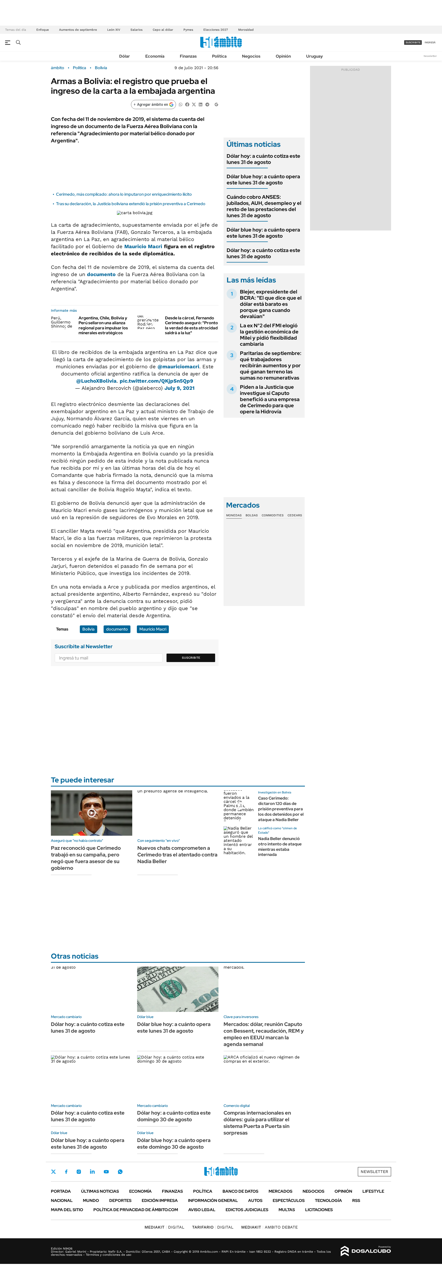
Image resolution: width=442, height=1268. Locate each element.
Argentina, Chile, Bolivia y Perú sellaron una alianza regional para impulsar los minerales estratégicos (103, 325)
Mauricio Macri (143, 246)
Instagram (78, 1171)
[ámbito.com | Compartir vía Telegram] (207, 104)
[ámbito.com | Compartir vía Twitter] (194, 104)
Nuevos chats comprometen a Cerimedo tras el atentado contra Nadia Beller (177, 855)
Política (219, 56)
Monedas (234, 515)
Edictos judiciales (247, 1209)
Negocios (251, 56)
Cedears (295, 515)
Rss (356, 1200)
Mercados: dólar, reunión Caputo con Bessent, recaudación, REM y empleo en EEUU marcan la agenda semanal (264, 1034)
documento (101, 274)
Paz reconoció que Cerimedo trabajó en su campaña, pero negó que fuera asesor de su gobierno (86, 858)
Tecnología (328, 1200)
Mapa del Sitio (67, 1209)
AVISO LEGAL (201, 1209)
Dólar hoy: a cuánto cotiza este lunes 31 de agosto (263, 159)
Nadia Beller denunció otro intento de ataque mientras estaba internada (280, 846)
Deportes (120, 1200)
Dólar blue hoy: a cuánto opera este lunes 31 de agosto (263, 179)
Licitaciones (319, 1209)
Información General (213, 1200)
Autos (255, 1200)
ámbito (57, 68)
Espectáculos (289, 1200)
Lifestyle (373, 1191)
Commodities (273, 515)
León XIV (113, 30)
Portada (61, 1191)
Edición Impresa (160, 1200)
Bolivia (101, 68)
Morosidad (246, 30)
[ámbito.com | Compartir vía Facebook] (187, 104)
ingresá (430, 42)
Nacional (62, 1200)
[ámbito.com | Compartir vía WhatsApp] (181, 104)
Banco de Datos (240, 1191)
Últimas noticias (100, 1191)
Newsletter (430, 56)
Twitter (53, 1172)
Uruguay (314, 56)
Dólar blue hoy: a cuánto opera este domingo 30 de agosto (174, 1143)
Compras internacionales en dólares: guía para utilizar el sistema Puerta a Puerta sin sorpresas (257, 1122)
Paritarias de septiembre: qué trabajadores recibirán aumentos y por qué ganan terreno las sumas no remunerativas (270, 365)
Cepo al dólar (163, 30)
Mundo (91, 1200)
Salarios (136, 30)
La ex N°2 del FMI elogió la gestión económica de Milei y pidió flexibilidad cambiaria (269, 334)
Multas (287, 1209)
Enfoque (42, 30)
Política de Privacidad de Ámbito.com (135, 1209)
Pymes (188, 30)
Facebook (66, 1171)
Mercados (280, 1191)
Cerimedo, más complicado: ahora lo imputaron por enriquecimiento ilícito (124, 194)
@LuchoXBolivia (96, 381)
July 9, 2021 (179, 388)
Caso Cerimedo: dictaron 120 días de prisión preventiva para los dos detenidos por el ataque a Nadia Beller (281, 808)
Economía (154, 56)
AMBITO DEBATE (269, 1227)
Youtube (106, 1172)
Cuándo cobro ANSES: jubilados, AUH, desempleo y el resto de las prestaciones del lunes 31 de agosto (264, 206)
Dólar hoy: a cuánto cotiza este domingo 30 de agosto (174, 1116)
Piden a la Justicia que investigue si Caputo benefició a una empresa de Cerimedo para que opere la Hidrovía (270, 399)
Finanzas (188, 56)
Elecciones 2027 (215, 30)
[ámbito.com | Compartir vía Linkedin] (200, 104)
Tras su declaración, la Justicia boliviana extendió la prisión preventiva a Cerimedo (130, 203)
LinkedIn (92, 1171)
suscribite (413, 42)
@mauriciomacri (178, 366)
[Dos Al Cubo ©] (366, 1251)
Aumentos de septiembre (78, 30)
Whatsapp (120, 1171)
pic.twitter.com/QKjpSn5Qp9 (156, 381)
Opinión (283, 56)
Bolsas (252, 515)
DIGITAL (164, 1227)
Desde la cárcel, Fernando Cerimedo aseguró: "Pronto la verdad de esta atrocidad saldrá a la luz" (191, 325)
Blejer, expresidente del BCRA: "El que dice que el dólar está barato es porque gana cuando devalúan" (271, 304)
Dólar (124, 56)
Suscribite (191, 657)
